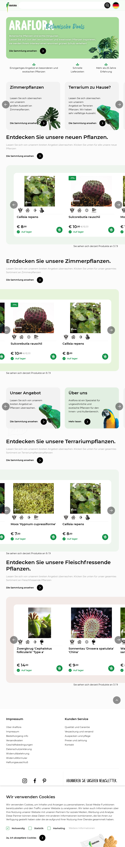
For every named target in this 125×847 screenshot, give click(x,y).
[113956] (59, 230)
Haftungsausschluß (17, 762)
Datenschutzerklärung (19, 749)
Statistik (39, 828)
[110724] (59, 668)
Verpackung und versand (79, 731)
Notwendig (18, 828)
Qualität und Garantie (77, 727)
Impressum (12, 731)
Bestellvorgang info (17, 736)
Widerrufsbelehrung (17, 753)
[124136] (111, 668)
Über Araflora (13, 727)
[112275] (53, 537)
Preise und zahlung (76, 740)
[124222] (111, 230)
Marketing (59, 828)
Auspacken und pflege (77, 736)
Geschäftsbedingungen (19, 744)
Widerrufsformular (16, 758)
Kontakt (69, 744)
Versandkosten (14, 740)
